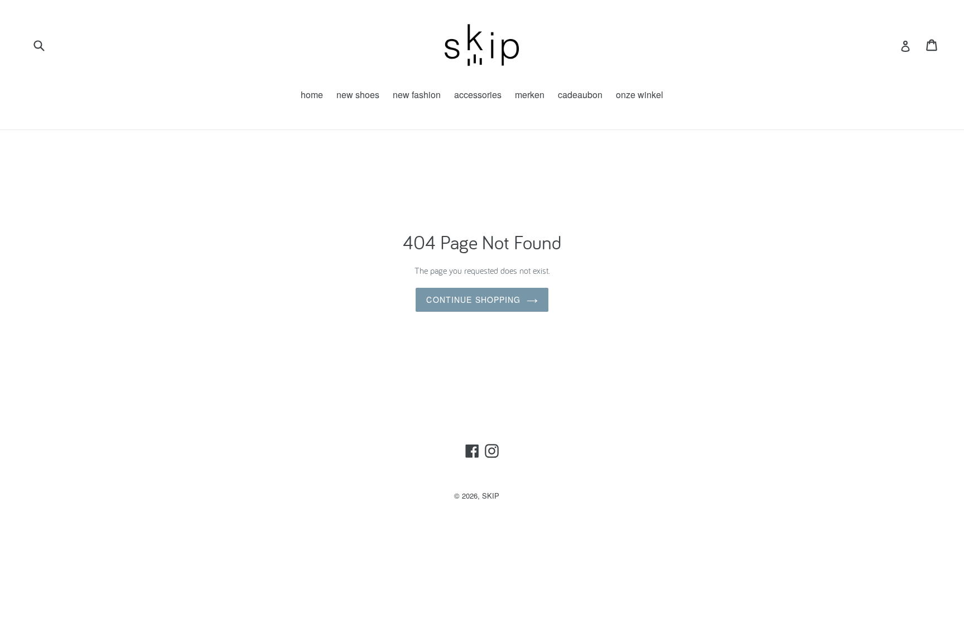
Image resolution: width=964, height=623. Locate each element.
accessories (478, 94)
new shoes (357, 94)
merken (529, 94)
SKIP (490, 495)
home (312, 94)
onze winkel (639, 94)
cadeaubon (580, 94)
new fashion (417, 94)
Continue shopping (473, 299)
